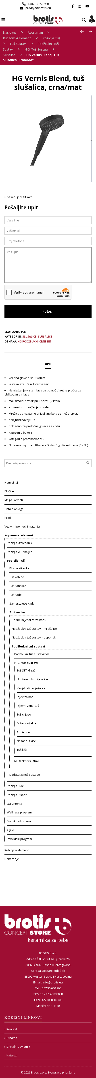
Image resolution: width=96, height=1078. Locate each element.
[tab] (48, 364)
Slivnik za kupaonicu (21, 821)
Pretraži (88, 463)
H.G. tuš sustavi (36, 49)
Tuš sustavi (18, 44)
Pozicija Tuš (51, 38)
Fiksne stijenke (19, 568)
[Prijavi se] (92, 18)
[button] (3, 19)
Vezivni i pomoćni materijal (22, 526)
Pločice (9, 491)
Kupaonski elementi (17, 38)
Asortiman (35, 32)
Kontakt (11, 1029)
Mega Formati (13, 500)
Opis (48, 364)
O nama (11, 1038)
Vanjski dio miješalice (31, 688)
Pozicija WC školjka (19, 552)
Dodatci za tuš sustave (24, 775)
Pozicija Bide (15, 786)
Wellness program (19, 812)
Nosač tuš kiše (26, 741)
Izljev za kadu (26, 697)
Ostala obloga (13, 509)
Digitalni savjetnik (18, 1047)
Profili (8, 518)
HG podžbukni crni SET (35, 341)
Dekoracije (11, 859)
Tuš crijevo (24, 714)
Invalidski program (19, 839)
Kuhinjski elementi (16, 850)
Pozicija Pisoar (17, 795)
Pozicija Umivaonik (19, 543)
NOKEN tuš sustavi (26, 761)
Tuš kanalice (17, 586)
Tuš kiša (22, 750)
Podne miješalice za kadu (29, 620)
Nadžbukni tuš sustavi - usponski (34, 637)
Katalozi (11, 1055)
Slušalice (9, 55)
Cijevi (10, 830)
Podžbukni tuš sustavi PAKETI (34, 654)
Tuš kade (15, 595)
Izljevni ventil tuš (28, 706)
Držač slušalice (27, 723)
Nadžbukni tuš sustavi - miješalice (34, 629)
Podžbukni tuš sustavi (28, 646)
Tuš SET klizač (26, 670)
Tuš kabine (16, 577)
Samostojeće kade (22, 603)
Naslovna (10, 32)
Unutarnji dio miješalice (32, 679)
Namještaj (11, 482)
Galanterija (14, 804)
